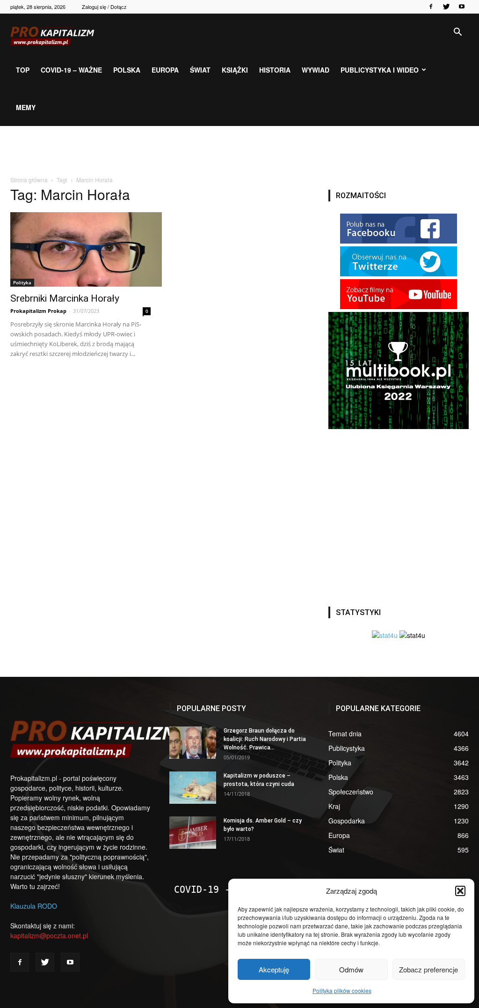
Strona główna (29, 180)
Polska (126, 69)
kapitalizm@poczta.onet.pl (49, 935)
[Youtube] (462, 6)
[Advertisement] (239, 151)
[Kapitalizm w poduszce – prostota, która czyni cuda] (192, 787)
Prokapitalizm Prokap (38, 310)
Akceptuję (274, 969)
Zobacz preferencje (428, 969)
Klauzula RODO (33, 906)
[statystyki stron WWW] (385, 635)
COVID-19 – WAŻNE (71, 69)
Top (22, 69)
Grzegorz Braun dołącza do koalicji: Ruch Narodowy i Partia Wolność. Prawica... (265, 739)
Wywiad (315, 69)
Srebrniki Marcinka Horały (64, 298)
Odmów (351, 969)
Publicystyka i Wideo (380, 69)
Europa (165, 69)
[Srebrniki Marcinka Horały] (80, 249)
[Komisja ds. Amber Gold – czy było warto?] (192, 832)
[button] (460, 891)
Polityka (22, 282)
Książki (235, 69)
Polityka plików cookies (341, 990)
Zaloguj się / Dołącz (104, 6)
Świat (200, 69)
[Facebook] (431, 6)
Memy (26, 107)
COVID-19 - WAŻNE (219, 889)
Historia (274, 69)
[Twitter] (446, 6)
